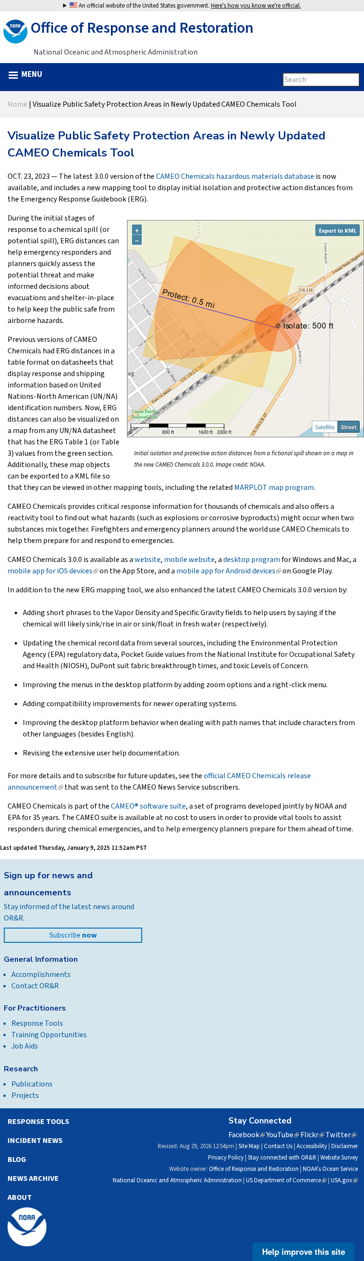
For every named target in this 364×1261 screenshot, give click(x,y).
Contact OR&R (35, 986)
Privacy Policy (226, 1157)
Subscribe (73, 935)
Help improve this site (303, 1251)
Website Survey (339, 1157)
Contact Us (278, 1146)
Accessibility (312, 1146)
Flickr (312, 1135)
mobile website (189, 559)
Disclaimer (344, 1146)
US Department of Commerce (286, 1180)
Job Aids (24, 1046)
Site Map (249, 1146)
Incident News (35, 1140)
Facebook (246, 1135)
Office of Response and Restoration (254, 1169)
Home (17, 104)
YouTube (282, 1135)
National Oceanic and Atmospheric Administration (177, 1180)
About (20, 1197)
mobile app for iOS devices (53, 571)
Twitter (341, 1135)
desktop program (251, 559)
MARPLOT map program (274, 487)
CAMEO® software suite (148, 806)
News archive (33, 1178)
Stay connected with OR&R (282, 1157)
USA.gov (344, 1180)
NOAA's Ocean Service (330, 1169)
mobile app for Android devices (228, 571)
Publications (32, 1084)
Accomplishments (41, 974)
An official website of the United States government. (189, 5)
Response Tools (37, 1023)
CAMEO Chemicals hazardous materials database (235, 176)
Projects (25, 1095)
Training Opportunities (49, 1035)
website (148, 559)
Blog (17, 1159)
